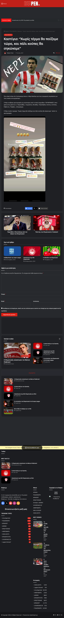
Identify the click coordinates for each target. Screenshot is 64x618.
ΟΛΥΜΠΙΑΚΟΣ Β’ (37, 505)
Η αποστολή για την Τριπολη (51, 343)
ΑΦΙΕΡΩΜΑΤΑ (6, 531)
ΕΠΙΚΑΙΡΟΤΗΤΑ (6, 536)
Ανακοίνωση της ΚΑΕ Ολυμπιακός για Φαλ (25, 394)
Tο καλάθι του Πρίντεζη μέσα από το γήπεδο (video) (46, 529)
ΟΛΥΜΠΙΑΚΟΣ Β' (6, 539)
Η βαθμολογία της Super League (12, 257)
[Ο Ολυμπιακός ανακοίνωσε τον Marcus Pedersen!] (8, 381)
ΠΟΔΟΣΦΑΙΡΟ (13, 31)
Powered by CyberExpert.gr (30, 615)
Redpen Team (10, 53)
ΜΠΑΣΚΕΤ (5, 523)
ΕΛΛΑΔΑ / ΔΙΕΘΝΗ (38, 502)
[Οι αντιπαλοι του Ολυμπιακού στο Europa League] (37, 361)
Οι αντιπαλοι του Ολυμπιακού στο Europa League (25, 20)
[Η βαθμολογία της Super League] (12, 251)
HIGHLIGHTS (5, 534)
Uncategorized (6, 518)
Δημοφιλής (32, 373)
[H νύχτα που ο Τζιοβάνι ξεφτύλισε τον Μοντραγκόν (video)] (37, 561)
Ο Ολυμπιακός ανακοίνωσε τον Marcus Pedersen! (27, 379)
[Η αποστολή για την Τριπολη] (37, 346)
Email (3, 301)
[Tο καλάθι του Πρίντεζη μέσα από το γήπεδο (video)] (37, 524)
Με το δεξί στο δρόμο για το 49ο (22, 408)
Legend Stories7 (6, 542)
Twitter (3, 451)
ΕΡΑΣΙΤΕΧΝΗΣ (6, 528)
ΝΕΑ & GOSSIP (37, 510)
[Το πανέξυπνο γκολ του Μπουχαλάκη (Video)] (37, 545)
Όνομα (3, 294)
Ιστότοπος (36, 301)
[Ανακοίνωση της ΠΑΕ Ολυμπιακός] (31, 251)
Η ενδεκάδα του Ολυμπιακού (50, 257)
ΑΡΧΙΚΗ (35, 492)
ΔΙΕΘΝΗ (4, 526)
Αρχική (7, 31)
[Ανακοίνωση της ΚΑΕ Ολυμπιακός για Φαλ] (37, 353)
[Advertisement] (32, 12)
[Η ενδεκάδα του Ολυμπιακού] (51, 251)
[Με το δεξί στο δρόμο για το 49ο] (8, 411)
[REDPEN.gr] (32, 3)
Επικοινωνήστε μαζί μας (16, 509)
